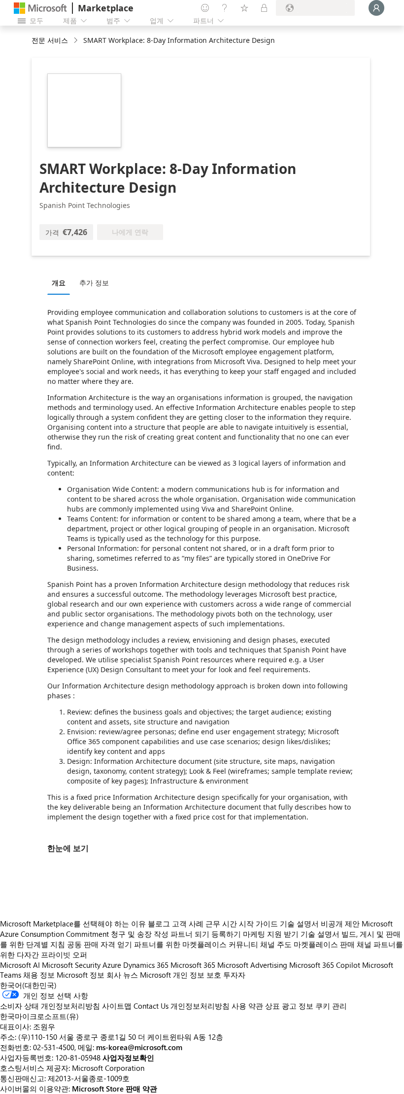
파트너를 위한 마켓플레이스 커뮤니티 (196, 944)
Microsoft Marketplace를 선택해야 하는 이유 (73, 923)
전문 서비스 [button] (50, 40)
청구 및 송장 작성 (139, 934)
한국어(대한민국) (28, 985)
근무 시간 (221, 923)
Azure (111, 965)
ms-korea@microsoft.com (139, 1047)
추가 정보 (94, 282)
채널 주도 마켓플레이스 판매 (307, 944)
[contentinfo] (76, 40)
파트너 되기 (189, 934)
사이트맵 (117, 1006)
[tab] (61, 282)
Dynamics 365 (145, 965)
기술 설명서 (299, 923)
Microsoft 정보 (80, 975)
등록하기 (226, 934)
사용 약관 (247, 1006)
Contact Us (151, 1006)
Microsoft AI (20, 965)
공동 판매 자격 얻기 (99, 944)
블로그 (159, 923)
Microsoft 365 (192, 965)
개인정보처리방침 (200, 1006)
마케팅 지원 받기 (271, 934)
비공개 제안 (340, 923)
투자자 (234, 975)
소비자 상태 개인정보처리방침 (50, 1006)
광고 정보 (297, 1006)
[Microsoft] (40, 8)
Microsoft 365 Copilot (324, 965)
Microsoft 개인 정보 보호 (180, 975)
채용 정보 (39, 975)
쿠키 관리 (331, 1006)
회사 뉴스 (122, 975)
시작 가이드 (258, 923)
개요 (59, 282)
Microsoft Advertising (252, 965)
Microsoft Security (71, 965)
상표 (272, 1006)
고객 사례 (187, 923)
